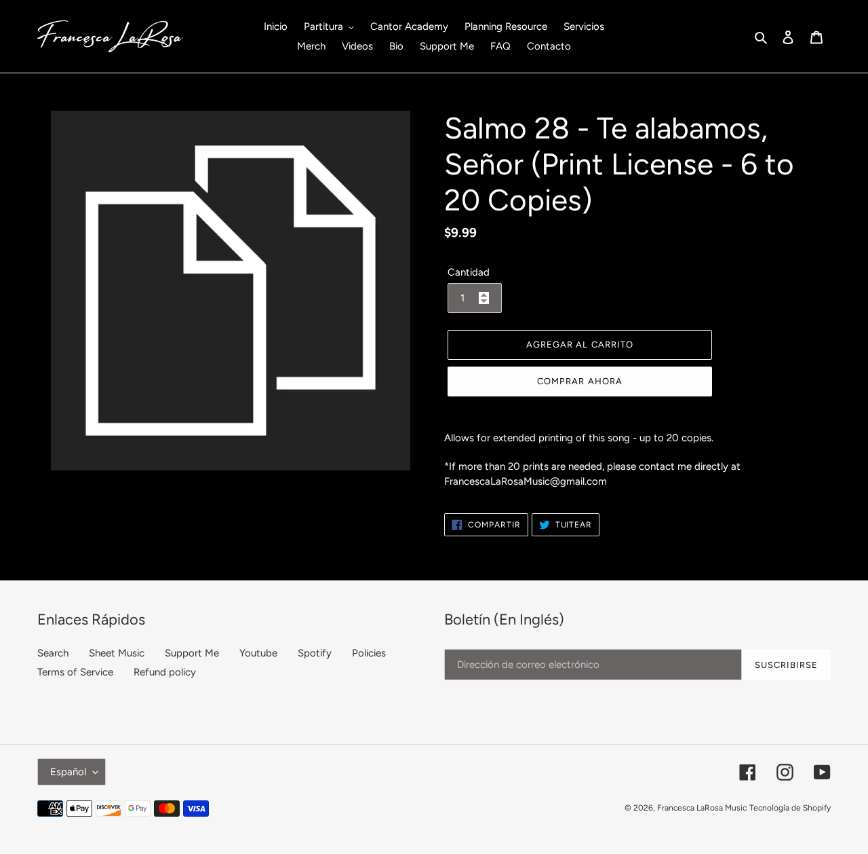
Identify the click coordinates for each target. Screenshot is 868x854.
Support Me (192, 653)
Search (52, 653)
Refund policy (165, 672)
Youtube (258, 653)
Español (68, 772)
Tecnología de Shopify (790, 808)
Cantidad (469, 272)
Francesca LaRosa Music (702, 808)
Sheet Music (116, 653)
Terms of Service (75, 672)
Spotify (315, 653)
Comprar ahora (580, 381)
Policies (369, 653)
